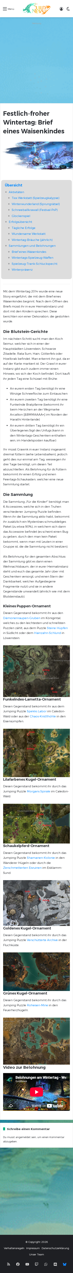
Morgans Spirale (38, 791)
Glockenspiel (21, 216)
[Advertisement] (36, 62)
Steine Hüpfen (57, 628)
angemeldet (23, 1137)
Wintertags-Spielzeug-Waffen (32, 257)
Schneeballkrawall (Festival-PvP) (35, 210)
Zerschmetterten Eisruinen (22, 867)
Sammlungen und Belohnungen (32, 245)
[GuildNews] (36, 8)
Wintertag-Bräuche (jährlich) (32, 239)
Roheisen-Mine (37, 1005)
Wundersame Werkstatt (29, 233)
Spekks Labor (37, 711)
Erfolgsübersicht (20, 221)
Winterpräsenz (22, 269)
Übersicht (13, 185)
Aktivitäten (16, 192)
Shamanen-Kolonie (41, 857)
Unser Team (36, 1254)
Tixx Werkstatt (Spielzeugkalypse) (35, 198)
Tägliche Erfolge (23, 228)
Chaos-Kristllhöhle (43, 716)
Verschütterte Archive (42, 940)
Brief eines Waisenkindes (29, 251)
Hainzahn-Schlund (47, 633)
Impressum (33, 1248)
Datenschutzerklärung (55, 1248)
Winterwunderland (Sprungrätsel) (36, 204)
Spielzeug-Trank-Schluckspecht (34, 263)
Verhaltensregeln (14, 1248)
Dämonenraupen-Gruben (21, 618)
